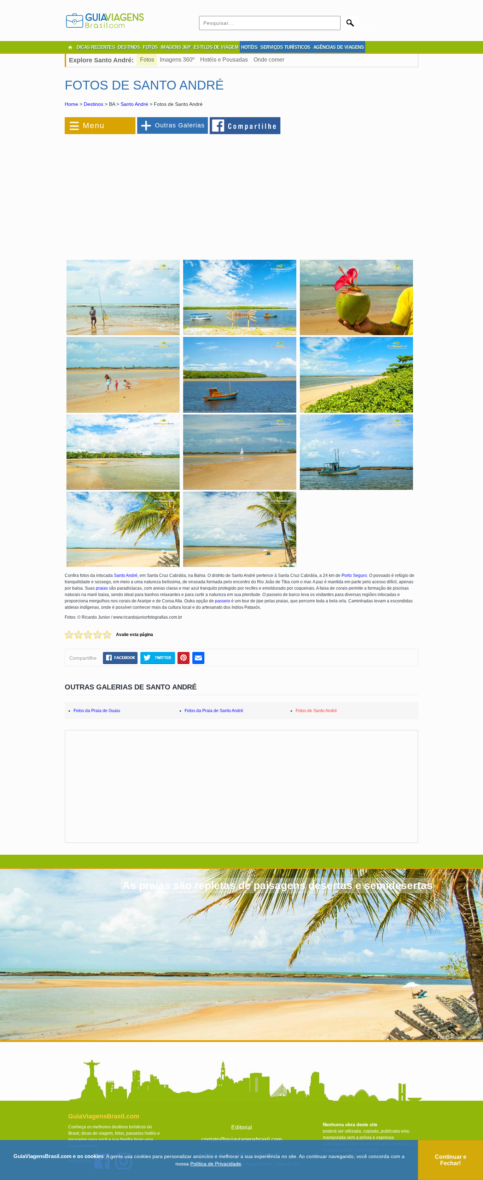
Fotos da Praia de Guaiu (97, 710)
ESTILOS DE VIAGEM (216, 47)
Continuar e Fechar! (450, 1160)
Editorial (241, 1127)
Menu (94, 125)
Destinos (93, 104)
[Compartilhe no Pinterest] (184, 657)
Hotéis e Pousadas (224, 60)
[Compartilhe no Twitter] (157, 657)
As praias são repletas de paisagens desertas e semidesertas (277, 885)
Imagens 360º (177, 60)
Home (71, 104)
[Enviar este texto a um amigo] (198, 657)
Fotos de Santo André (316, 710)
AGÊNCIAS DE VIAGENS (338, 47)
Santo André (134, 104)
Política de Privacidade (215, 1164)
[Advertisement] (141, 192)
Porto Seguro (354, 575)
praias (102, 588)
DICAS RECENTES (96, 47)
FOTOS (150, 47)
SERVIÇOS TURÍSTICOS (285, 47)
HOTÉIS (249, 47)
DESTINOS (129, 47)
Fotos (147, 60)
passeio (222, 600)
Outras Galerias (180, 125)
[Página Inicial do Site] (70, 47)
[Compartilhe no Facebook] (245, 125)
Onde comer (269, 60)
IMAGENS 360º (176, 47)
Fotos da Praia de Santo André (214, 710)
